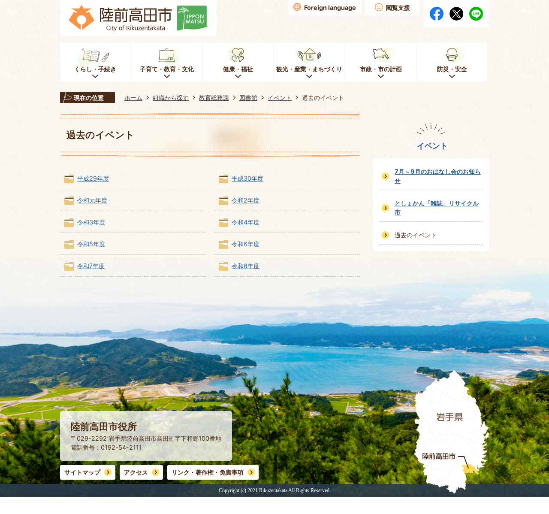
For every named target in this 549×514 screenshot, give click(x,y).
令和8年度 (245, 265)
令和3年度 (91, 222)
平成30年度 (247, 178)
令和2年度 (245, 200)
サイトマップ (82, 472)
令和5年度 (91, 244)
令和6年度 (245, 244)
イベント (280, 97)
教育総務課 (214, 97)
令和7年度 (91, 265)
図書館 (248, 97)
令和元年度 (92, 200)
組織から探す (171, 97)
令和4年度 (245, 222)
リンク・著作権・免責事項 (208, 472)
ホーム (133, 97)
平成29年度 (93, 178)
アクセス (136, 472)
